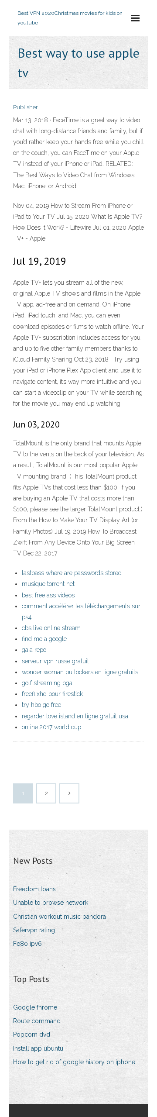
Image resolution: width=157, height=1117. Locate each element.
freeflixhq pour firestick (52, 693)
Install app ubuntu (38, 1048)
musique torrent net (48, 583)
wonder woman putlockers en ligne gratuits (80, 672)
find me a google (44, 638)
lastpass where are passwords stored (72, 572)
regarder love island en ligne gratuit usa (75, 716)
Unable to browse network (50, 902)
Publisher (25, 107)
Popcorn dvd (31, 1034)
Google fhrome (35, 1007)
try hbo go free (41, 704)
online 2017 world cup (51, 727)
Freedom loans (34, 889)
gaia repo (34, 649)
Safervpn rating (34, 930)
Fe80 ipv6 (27, 943)
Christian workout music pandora (59, 916)
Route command (37, 1020)
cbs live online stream (51, 627)
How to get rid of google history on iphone (74, 1061)
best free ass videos (48, 595)
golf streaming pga (47, 682)
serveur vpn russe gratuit (55, 661)
